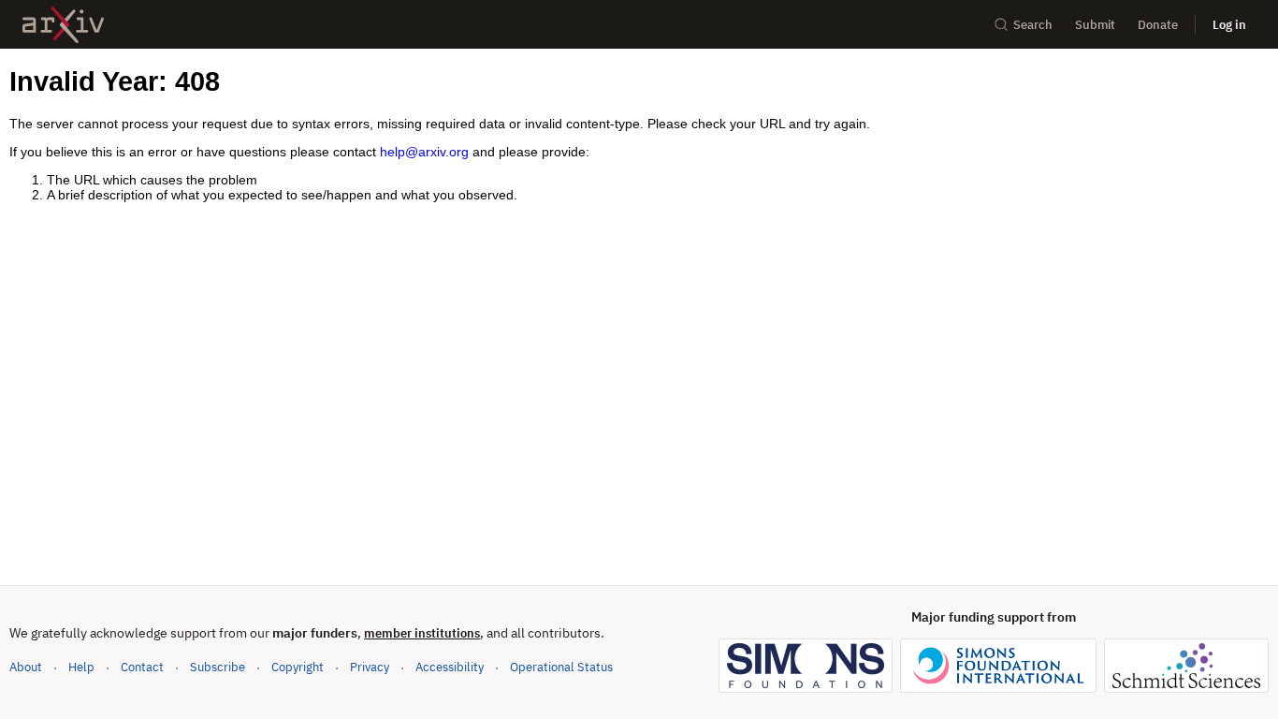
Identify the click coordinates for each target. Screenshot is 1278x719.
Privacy (369, 667)
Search (1033, 25)
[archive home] (63, 25)
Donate (1158, 25)
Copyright (297, 667)
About (25, 667)
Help (81, 667)
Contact (142, 667)
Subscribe (217, 667)
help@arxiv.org (424, 151)
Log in (1229, 25)
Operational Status (561, 666)
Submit (1095, 25)
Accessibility (449, 667)
